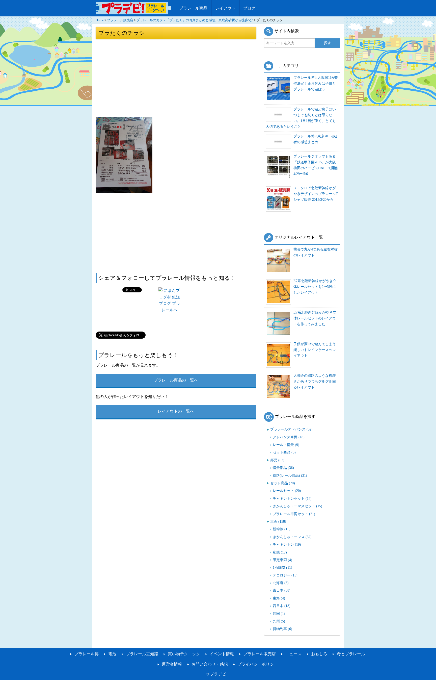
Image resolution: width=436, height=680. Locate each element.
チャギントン (287, 544)
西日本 (281, 606)
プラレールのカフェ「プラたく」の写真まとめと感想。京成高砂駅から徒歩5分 (195, 20)
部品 (277, 460)
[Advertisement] (176, 77)
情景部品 (283, 468)
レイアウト (225, 8)
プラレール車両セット (294, 514)
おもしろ (319, 654)
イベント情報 (222, 654)
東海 (279, 598)
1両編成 (282, 567)
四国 (279, 614)
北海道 (281, 583)
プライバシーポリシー (257, 664)
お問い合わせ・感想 (210, 664)
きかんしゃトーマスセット (297, 506)
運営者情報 (172, 664)
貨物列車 (282, 629)
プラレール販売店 (120, 20)
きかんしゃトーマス (292, 537)
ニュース (293, 654)
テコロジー (285, 575)
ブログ (249, 8)
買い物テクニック (184, 654)
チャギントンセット (292, 498)
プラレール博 (86, 654)
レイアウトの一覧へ (176, 411)
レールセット (287, 491)
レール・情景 (286, 445)
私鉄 (280, 552)
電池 (112, 654)
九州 (279, 621)
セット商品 (284, 452)
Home (100, 20)
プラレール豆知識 (142, 654)
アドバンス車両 (289, 437)
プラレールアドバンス (291, 429)
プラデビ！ (220, 674)
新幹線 (281, 529)
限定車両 (282, 560)
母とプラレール (351, 654)
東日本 (281, 590)
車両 (278, 521)
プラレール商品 (193, 8)
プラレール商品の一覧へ (176, 380)
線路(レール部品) (290, 475)
